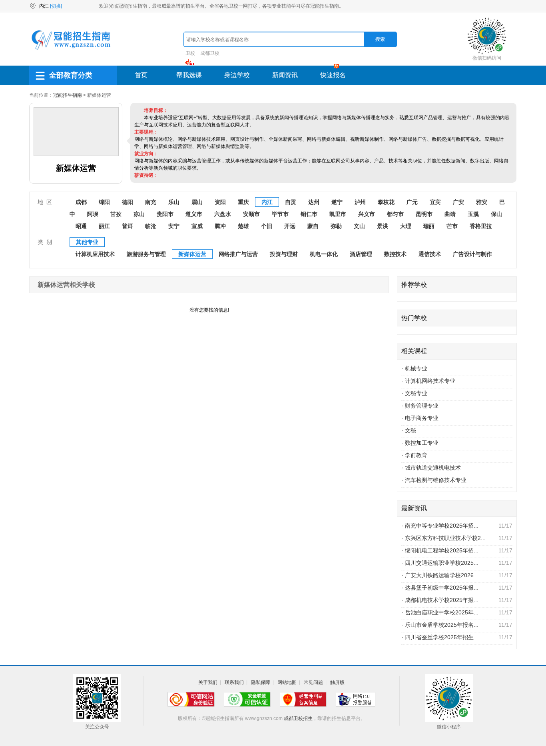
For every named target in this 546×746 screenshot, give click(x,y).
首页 (141, 75)
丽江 (104, 226)
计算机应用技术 (95, 254)
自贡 (290, 202)
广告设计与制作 (472, 254)
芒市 (452, 226)
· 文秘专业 (414, 393)
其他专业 (87, 242)
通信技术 (429, 254)
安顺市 (251, 214)
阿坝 (92, 214)
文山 (359, 226)
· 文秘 (408, 430)
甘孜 (116, 214)
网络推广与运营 (238, 254)
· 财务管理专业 (419, 405)
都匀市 (395, 214)
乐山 (173, 202)
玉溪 (473, 214)
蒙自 (313, 226)
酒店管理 (361, 254)
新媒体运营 (192, 254)
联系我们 (234, 682)
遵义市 (193, 214)
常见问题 (313, 682)
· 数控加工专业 (419, 443)
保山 (496, 214)
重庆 (243, 202)
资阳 (220, 202)
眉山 (197, 202)
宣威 (197, 226)
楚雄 (243, 226)
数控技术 (395, 254)
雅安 (481, 202)
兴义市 (366, 214)
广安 (458, 202)
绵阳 (104, 202)
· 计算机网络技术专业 (428, 381)
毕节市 (280, 214)
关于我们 (207, 682)
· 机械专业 (414, 368)
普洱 (127, 226)
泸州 (360, 202)
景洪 (382, 226)
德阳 (127, 202)
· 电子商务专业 (419, 418)
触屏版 (337, 682)
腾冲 (220, 226)
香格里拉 (481, 226)
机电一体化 (324, 254)
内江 (267, 202)
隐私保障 (260, 682)
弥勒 (336, 226)
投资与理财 (284, 254)
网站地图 (287, 682)
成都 (81, 202)
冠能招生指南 (67, 95)
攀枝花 (386, 202)
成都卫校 (209, 53)
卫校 (190, 53)
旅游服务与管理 (146, 254)
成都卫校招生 (298, 718)
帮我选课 (189, 75)
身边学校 (237, 75)
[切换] (56, 6)
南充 (150, 202)
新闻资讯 (285, 75)
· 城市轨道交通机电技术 (431, 467)
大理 (405, 226)
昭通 (81, 226)
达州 (313, 202)
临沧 (150, 226)
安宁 (173, 226)
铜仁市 (309, 214)
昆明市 (424, 214)
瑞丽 (428, 226)
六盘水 (222, 214)
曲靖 (450, 214)
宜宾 (435, 202)
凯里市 (337, 214)
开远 (289, 226)
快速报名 (333, 75)
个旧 (266, 226)
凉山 (139, 214)
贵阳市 (165, 214)
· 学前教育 (414, 455)
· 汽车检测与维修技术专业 (433, 480)
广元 (412, 202)
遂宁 (337, 202)
